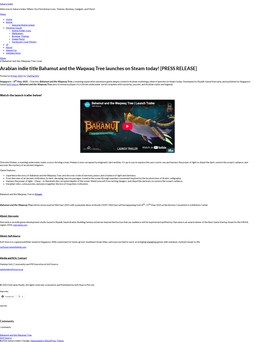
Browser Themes (20, 36)
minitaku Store (13, 53)
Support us (11, 50)
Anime (9, 22)
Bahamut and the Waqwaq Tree (16, 335)
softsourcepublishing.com (13, 247)
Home (9, 19)
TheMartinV (32, 75)
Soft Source (12, 84)
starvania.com (20, 224)
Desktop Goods (14, 27)
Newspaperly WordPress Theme (47, 340)
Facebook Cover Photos (24, 41)
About (9, 47)
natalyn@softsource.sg (11, 269)
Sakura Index (6, 3)
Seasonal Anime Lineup (23, 24)
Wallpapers (17, 33)
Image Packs (18, 39)
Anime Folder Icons (21, 30)
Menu (3, 14)
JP (7, 44)
